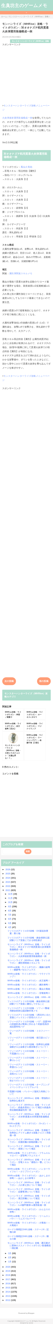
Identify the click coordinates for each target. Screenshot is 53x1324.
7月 (10, 915)
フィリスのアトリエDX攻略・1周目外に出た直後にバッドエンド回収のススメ (29, 1016)
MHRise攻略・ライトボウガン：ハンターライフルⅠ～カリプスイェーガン (28, 1170)
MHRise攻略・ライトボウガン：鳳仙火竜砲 (28, 989)
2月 (10, 1257)
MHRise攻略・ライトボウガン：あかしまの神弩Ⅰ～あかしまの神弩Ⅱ (28, 1176)
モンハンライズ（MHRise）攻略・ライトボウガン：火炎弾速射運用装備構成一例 (28, 954)
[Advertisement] (26, 73)
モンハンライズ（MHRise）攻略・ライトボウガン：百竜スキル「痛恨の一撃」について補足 (29, 1162)
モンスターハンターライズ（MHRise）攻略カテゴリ (26, 695)
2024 (8, 878)
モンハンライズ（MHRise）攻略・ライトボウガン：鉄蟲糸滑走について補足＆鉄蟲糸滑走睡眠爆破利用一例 (29, 1107)
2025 (8, 873)
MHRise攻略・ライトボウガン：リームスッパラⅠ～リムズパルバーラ (28, 1217)
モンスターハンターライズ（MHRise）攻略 (30, 41)
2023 (8, 882)
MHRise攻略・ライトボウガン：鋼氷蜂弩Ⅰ (28, 984)
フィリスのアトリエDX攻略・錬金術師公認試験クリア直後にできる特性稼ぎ (28, 938)
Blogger (31, 1313)
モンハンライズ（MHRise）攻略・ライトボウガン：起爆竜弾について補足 (28, 1190)
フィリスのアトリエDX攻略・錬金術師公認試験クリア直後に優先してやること (28, 1002)
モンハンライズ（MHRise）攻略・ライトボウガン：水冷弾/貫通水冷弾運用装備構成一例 (28, 1116)
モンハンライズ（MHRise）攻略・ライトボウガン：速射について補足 (28, 1147)
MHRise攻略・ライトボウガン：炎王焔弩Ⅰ (28, 980)
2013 (8, 1296)
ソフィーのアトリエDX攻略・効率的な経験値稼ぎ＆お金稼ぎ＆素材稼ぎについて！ (28, 1045)
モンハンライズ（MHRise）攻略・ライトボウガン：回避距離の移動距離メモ (28, 1140)
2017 (8, 1279)
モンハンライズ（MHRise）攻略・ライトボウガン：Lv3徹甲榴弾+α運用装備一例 (28, 1203)
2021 (8, 890)
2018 (8, 1275)
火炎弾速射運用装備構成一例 (17, 118)
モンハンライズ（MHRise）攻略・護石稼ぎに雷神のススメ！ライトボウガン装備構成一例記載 (29, 1245)
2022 (8, 886)
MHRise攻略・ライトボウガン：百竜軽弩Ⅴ (28, 993)
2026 (8, 869)
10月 (10, 902)
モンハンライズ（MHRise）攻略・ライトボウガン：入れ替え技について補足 (28, 1183)
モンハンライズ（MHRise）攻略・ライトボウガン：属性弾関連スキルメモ (28, 961)
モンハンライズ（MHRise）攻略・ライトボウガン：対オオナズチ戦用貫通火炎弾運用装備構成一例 (29, 947)
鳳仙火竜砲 (26, 167)
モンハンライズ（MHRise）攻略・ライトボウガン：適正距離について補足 (28, 1197)
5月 (10, 923)
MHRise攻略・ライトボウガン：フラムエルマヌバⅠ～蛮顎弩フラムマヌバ (28, 1154)
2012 (8, 1300)
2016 (8, 1283)
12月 (10, 894)
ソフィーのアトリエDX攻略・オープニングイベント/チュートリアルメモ (28, 1085)
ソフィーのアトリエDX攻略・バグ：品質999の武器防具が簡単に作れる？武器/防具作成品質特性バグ (29, 1024)
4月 (10, 927)
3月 (10, 1253)
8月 (10, 910)
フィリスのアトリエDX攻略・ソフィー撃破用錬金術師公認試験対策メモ (28, 1009)
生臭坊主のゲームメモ (24, 5)
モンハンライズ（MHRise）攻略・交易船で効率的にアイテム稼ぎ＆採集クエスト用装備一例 (29, 1132)
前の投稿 (43, 681)
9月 (10, 906)
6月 (10, 919)
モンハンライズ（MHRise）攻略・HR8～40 (28, 997)
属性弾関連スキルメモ (20, 273)
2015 (8, 1287)
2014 (8, 1292)
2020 (8, 1267)
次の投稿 (9, 681)
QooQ (31, 1323)
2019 (8, 1271)
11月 (10, 898)
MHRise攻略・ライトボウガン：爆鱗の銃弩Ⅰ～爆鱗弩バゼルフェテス (28, 968)
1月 (10, 1261)
